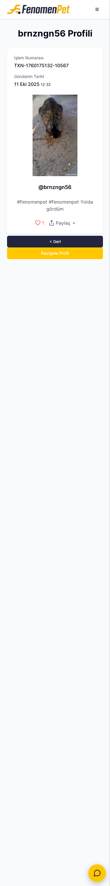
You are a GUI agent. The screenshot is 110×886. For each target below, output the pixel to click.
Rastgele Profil (55, 253)
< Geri (55, 241)
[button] (62, 222)
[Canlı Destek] (97, 873)
